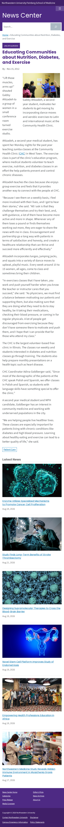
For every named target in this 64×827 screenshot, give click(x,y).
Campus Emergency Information (15, 822)
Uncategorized (11, 45)
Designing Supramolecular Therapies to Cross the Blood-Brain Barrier (31, 610)
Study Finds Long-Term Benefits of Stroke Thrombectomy (26, 556)
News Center (22, 15)
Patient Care (10, 449)
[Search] (55, 26)
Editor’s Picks (38, 792)
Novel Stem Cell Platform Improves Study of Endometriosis (28, 663)
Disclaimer (34, 817)
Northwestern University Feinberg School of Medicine (28, 3)
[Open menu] (60, 8)
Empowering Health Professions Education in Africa (28, 717)
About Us (36, 799)
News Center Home (9, 792)
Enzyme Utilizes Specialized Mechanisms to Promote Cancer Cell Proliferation (25, 502)
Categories (6, 796)
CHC (22, 154)
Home (5, 35)
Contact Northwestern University (15, 817)
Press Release (7, 799)
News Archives (38, 796)
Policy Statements (37, 822)
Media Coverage (8, 803)
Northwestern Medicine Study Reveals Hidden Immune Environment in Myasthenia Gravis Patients (28, 772)
